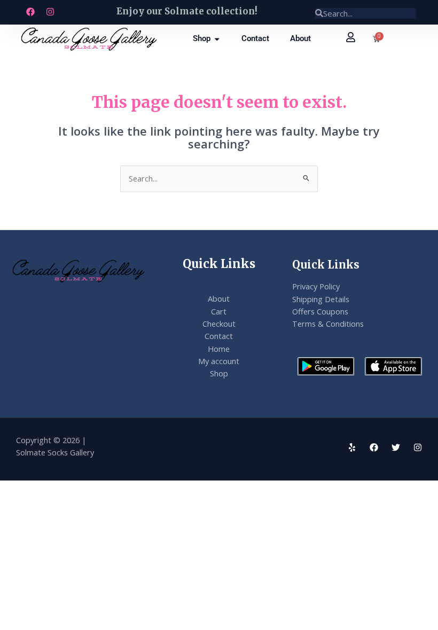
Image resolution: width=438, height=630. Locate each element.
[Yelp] (352, 447)
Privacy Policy (316, 286)
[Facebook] (374, 447)
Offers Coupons (320, 311)
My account (218, 361)
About (219, 298)
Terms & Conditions (328, 323)
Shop (219, 373)
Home (219, 348)
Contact (219, 335)
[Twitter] (396, 447)
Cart (218, 311)
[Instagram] (417, 447)
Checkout (219, 323)
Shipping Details (320, 299)
